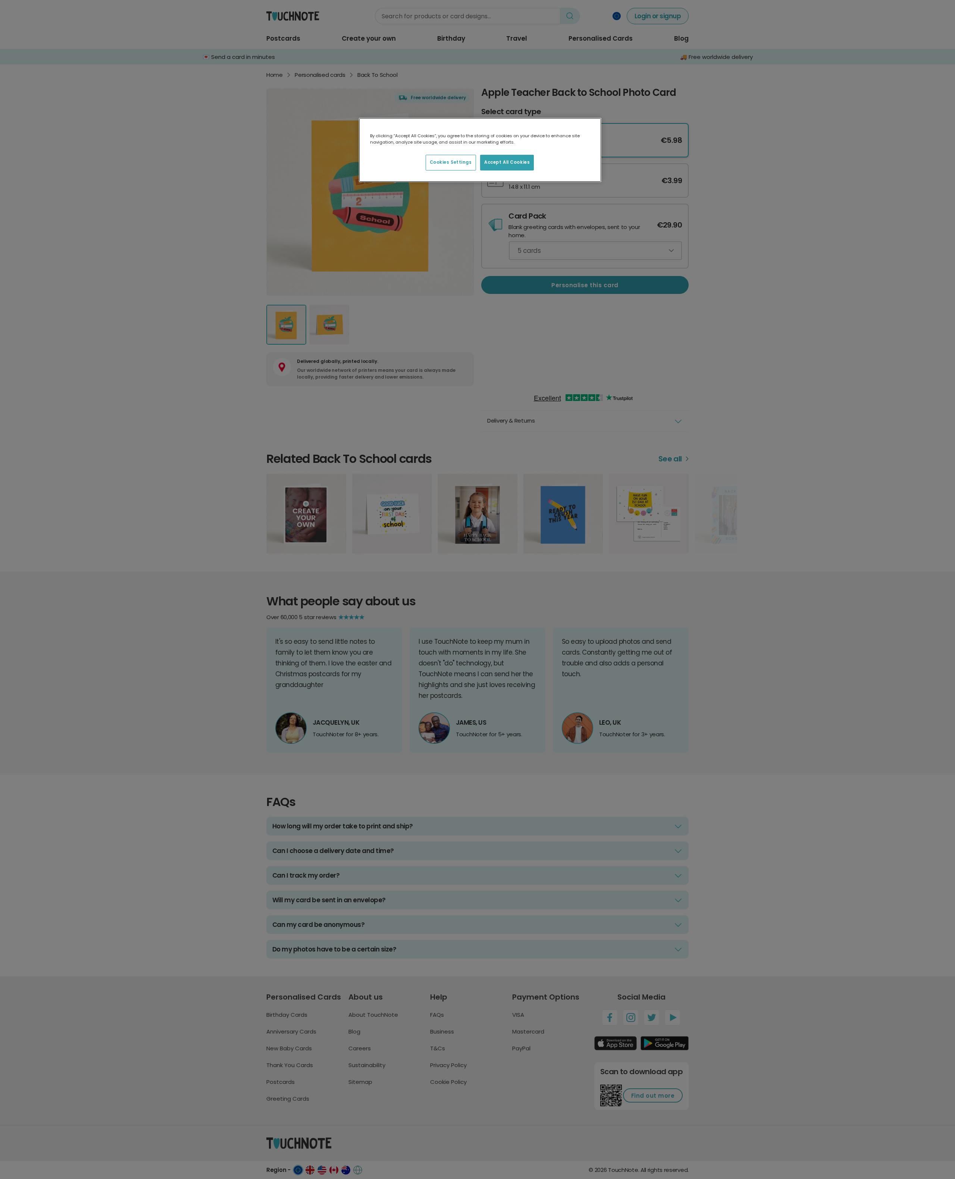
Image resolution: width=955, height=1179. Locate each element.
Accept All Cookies (507, 162)
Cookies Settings (451, 162)
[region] (480, 150)
